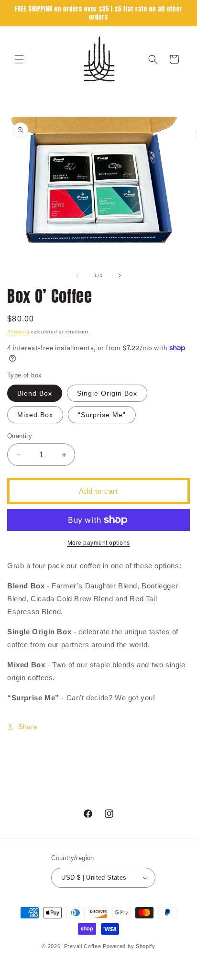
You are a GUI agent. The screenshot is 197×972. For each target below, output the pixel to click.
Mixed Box (35, 415)
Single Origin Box (107, 393)
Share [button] (28, 726)
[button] (19, 59)
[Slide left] (77, 275)
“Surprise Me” (102, 415)
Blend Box (34, 393)
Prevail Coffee (82, 946)
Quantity (19, 436)
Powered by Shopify (129, 946)
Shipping (18, 331)
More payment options (98, 543)
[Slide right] (119, 275)
